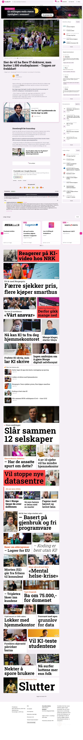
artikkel (15, 180)
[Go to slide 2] (40, 245)
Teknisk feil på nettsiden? (32, 719)
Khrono (22, 85)
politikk (19, 180)
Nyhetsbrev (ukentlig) (31, 714)
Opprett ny (77, 104)
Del (32, 163)
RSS (28, 706)
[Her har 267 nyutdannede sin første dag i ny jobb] (17, 112)
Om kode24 (29, 708)
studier (24, 180)
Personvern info (30, 717)
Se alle (77, 216)
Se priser (77, 21)
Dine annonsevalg (31, 722)
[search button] (13, 2)
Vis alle (71, 46)
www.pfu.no (59, 720)
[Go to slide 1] (39, 245)
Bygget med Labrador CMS (41, 696)
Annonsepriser (30, 711)
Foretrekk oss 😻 (18, 177)
